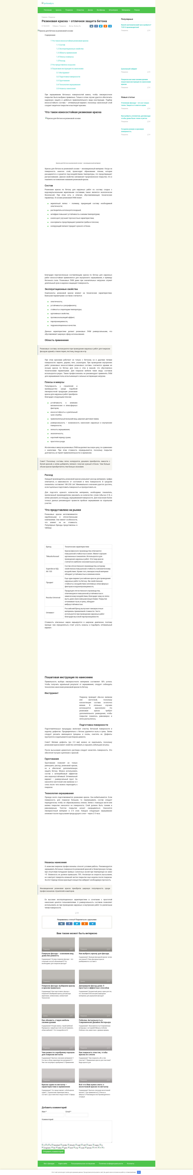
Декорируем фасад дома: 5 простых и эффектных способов (94, 987)
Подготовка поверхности (68, 77)
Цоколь (58, 10)
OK (139, 1172)
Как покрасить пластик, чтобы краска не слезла (93, 1053)
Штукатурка (113, 10)
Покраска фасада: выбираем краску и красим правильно (58, 987)
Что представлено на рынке (63, 65)
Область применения (66, 53)
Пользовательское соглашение (83, 1164)
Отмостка (80, 10)
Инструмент (62, 73)
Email (68, 1112)
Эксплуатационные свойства (69, 49)
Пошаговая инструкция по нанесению (67, 69)
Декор (90, 10)
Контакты (130, 1164)
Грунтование (63, 81)
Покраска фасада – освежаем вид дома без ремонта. (57, 954)
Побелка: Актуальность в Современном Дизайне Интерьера (95, 1021)
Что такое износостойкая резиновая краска (69, 41)
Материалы (126, 10)
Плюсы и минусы (65, 57)
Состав (60, 45)
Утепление (48, 10)
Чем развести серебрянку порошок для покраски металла (58, 1053)
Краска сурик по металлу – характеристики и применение (56, 1085)
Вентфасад (101, 10)
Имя (44, 1112)
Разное (137, 10)
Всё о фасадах (49, 1164)
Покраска (69, 10)
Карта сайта (62, 1164)
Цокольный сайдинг (129, 69)
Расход (60, 61)
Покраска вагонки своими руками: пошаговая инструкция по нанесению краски (136, 82)
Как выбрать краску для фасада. (94, 953)
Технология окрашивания (68, 85)
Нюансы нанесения (66, 88)
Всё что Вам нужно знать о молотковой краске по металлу (93, 1085)
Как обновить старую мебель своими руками (55, 1021)
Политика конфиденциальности (111, 1164)
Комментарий (47, 1119)
